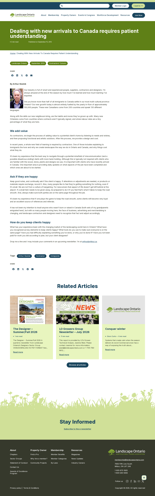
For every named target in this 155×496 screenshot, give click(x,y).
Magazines (75, 454)
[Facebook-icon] (131, 481)
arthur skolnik (24, 256)
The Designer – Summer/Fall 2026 (25, 330)
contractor (40, 256)
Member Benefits (58, 454)
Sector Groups (16, 459)
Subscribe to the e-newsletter (77, 429)
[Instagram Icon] (127, 481)
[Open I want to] (142, 6)
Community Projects (38, 463)
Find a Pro (34, 454)
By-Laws (54, 463)
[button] (12, 75)
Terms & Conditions (31, 488)
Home (12, 53)
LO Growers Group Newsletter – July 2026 (74, 330)
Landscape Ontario (19, 63)
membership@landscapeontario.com (129, 460)
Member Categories (59, 459)
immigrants (55, 256)
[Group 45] (143, 481)
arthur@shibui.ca (89, 241)
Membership (57, 450)
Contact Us (14, 467)
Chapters (13, 454)
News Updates (77, 459)
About (13, 450)
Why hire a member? (38, 459)
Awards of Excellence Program (18, 472)
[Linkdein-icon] (135, 481)
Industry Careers (78, 463)
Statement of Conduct (19, 463)
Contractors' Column (57, 63)
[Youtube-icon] (139, 481)
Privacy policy (16, 488)
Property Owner (38, 450)
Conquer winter (115, 328)
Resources (76, 450)
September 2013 (37, 63)
